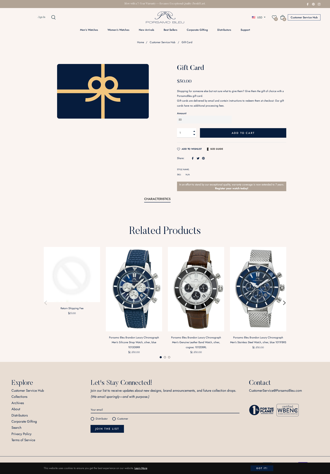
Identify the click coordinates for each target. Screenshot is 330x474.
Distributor (102, 419)
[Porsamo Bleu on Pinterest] (313, 4)
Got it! (262, 468)
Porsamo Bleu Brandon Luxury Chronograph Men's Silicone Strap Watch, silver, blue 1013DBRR (134, 342)
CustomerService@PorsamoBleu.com (275, 390)
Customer (122, 419)
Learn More (140, 468)
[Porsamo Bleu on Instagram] (319, 4)
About (15, 409)
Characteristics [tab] (157, 199)
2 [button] (165, 357)
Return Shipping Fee (72, 308)
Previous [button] (45, 303)
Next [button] (284, 303)
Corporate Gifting (24, 421)
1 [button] (161, 357)
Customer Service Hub (304, 17)
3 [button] (169, 357)
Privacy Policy (21, 433)
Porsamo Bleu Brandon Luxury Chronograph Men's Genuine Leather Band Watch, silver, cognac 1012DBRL (196, 342)
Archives (17, 402)
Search (16, 427)
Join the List (107, 429)
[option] (72, 283)
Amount (181, 113)
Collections (19, 396)
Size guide (216, 149)
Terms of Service (23, 440)
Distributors (19, 415)
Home (140, 42)
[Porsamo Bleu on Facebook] (307, 4)
